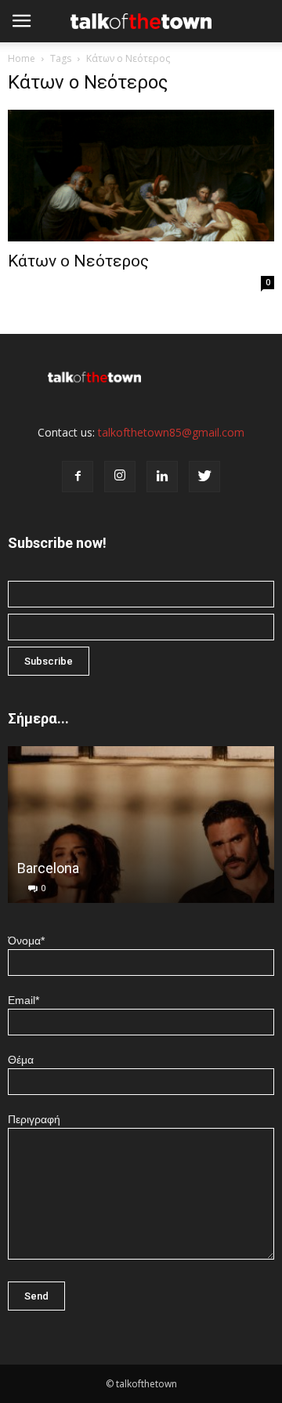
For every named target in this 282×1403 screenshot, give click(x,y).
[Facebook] (77, 476)
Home (21, 58)
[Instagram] (120, 476)
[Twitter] (204, 476)
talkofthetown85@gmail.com (171, 432)
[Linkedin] (162, 476)
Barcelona (48, 868)
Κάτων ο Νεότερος (78, 261)
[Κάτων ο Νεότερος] (141, 175)
